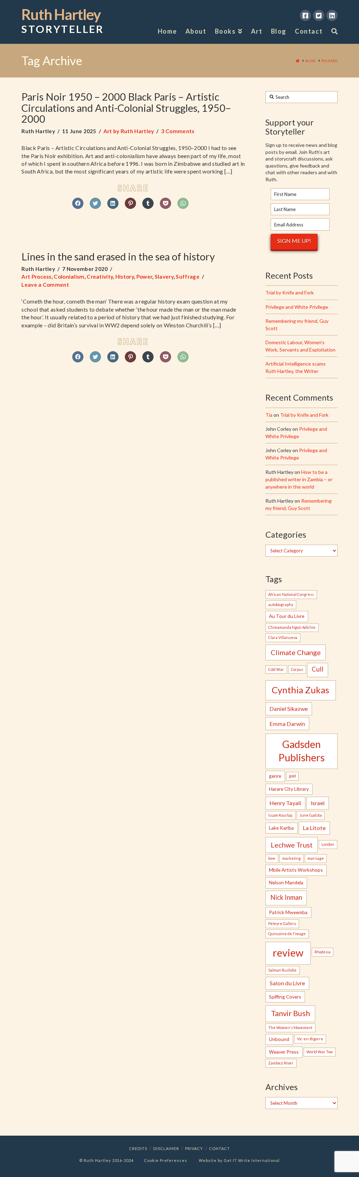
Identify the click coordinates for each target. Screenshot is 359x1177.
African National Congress (291, 594)
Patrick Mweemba (288, 912)
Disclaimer (166, 1148)
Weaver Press (284, 1052)
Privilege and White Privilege (296, 307)
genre (275, 776)
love (271, 858)
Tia (268, 415)
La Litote (314, 827)
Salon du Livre (287, 983)
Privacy (194, 1148)
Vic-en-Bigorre (310, 1038)
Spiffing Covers (285, 997)
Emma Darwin (287, 723)
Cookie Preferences (165, 1160)
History (124, 276)
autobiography (280, 604)
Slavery (164, 276)
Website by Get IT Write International (239, 1160)
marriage (315, 858)
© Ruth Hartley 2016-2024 (106, 1160)
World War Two (319, 1051)
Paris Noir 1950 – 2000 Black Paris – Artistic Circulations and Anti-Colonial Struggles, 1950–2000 (126, 107)
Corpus (297, 669)
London (327, 844)
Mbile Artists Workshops (296, 870)
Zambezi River (280, 1063)
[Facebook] (305, 15)
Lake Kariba (281, 828)
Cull (317, 669)
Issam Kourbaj (280, 815)
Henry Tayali (285, 803)
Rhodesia (322, 952)
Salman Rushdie (282, 970)
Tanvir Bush (290, 1013)
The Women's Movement (290, 1027)
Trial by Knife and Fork (289, 292)
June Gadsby (310, 815)
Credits (138, 1148)
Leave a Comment (45, 284)
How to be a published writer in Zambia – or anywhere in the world (298, 479)
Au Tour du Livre (286, 616)
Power (144, 276)
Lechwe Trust (292, 845)
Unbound (279, 1039)
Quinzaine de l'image (287, 933)
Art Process (36, 276)
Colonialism (69, 276)
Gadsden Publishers (301, 750)
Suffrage (187, 276)
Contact (219, 1148)
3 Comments (178, 131)
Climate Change (296, 652)
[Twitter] (318, 15)
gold (292, 776)
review (288, 952)
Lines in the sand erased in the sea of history (118, 256)
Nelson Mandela (286, 882)
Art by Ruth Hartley (128, 131)
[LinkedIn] (332, 15)
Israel (318, 803)
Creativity (100, 276)
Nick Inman (286, 897)
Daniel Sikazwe (289, 708)
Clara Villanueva (282, 637)
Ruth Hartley (62, 21)
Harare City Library (289, 789)
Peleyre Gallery (282, 923)
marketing (291, 858)
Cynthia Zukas (300, 690)
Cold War (276, 669)
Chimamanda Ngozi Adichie (292, 627)
